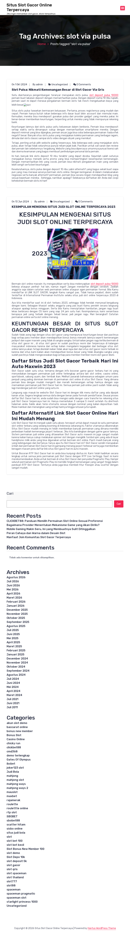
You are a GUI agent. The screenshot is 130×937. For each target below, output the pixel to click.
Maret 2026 (14, 597)
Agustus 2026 (16, 577)
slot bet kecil (15, 844)
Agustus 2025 (16, 626)
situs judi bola (16, 832)
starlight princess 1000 (22, 901)
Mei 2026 (13, 589)
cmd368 (12, 751)
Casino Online (16, 739)
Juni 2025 (13, 634)
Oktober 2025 (16, 618)
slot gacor (13, 865)
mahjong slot (15, 779)
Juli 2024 (13, 678)
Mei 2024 (13, 687)
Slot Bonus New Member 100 (25, 849)
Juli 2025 (13, 630)
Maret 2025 (14, 646)
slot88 (11, 885)
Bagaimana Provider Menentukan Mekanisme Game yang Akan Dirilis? (53, 525)
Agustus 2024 (16, 674)
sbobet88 (13, 820)
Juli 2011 (12, 707)
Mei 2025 (12, 638)
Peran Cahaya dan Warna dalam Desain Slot (36, 533)
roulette (12, 804)
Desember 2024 (17, 658)
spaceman (13, 889)
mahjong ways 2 (17, 788)
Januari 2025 (15, 654)
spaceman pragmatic (21, 893)
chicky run (13, 743)
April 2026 (13, 593)
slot (9, 836)
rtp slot (12, 812)
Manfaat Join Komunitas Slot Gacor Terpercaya (39, 537)
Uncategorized (59, 84)
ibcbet (11, 763)
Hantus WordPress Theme (102, 928)
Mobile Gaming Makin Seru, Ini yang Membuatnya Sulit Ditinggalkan (51, 529)
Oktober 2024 (16, 666)
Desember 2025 (17, 609)
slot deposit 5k (17, 861)
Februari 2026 (16, 601)
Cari (10, 493)
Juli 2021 (12, 699)
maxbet (12, 796)
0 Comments (83, 84)
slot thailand (15, 877)
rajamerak (13, 800)
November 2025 (17, 613)
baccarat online (17, 727)
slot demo (13, 853)
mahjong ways (16, 784)
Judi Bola (13, 771)
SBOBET (12, 816)
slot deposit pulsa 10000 (103, 95)
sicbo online (15, 828)
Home (41, 44)
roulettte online (17, 808)
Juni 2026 (13, 585)
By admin (38, 84)
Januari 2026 (16, 605)
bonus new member (20, 731)
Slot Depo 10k (16, 857)
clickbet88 (14, 747)
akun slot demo (17, 723)
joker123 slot (15, 767)
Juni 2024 (13, 683)
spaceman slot (16, 897)
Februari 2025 (16, 650)
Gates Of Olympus (19, 759)
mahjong (12, 775)
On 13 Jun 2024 (20, 201)
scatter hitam (16, 824)
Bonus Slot (14, 735)
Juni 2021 (13, 703)
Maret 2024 (14, 695)
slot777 (12, 881)
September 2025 (18, 622)
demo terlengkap (18, 755)
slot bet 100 (15, 840)
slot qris (12, 869)
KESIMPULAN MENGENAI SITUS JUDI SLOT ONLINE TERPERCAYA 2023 (63, 207)
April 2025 (13, 642)
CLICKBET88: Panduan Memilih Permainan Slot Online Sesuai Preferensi (55, 521)
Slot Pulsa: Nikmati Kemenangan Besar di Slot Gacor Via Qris (58, 90)
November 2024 (17, 662)
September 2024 (18, 670)
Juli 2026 (13, 581)
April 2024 (13, 691)
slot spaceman (16, 873)
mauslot (12, 792)
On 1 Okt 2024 (19, 84)
